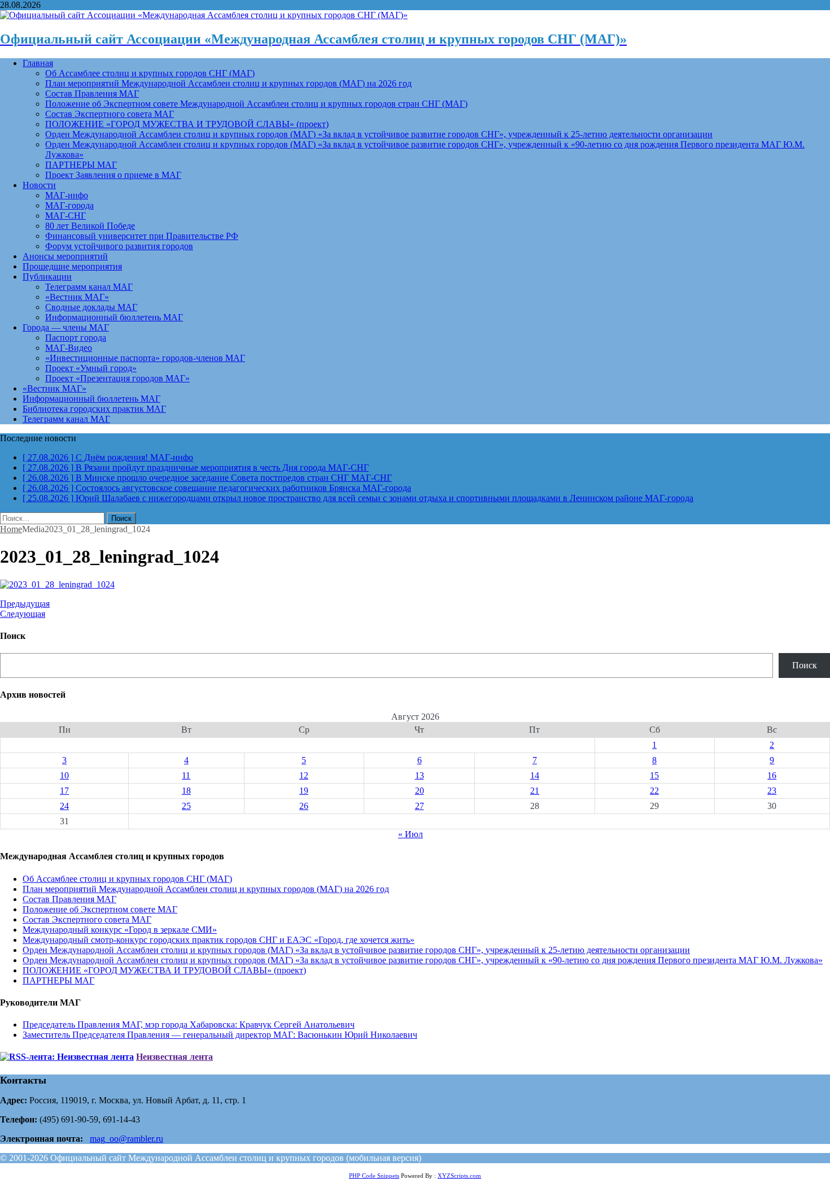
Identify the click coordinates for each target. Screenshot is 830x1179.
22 (654, 790)
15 (654, 775)
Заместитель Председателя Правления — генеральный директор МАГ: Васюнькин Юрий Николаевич (220, 1034)
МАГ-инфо (66, 195)
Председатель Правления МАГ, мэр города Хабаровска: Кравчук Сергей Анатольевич (189, 1024)
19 (303, 790)
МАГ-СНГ (65, 215)
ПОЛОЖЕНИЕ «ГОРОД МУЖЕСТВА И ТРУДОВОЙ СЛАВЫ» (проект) (187, 124)
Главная (38, 63)
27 (419, 806)
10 (64, 775)
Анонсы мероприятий (65, 256)
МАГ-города (69, 205)
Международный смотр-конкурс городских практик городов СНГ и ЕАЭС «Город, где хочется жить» (218, 940)
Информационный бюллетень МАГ (114, 317)
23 (771, 790)
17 (64, 790)
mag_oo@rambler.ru (126, 1138)
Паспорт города (75, 337)
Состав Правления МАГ (92, 93)
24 (64, 806)
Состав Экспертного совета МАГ (109, 114)
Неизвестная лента (174, 1056)
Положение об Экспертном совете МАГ (100, 909)
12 (303, 775)
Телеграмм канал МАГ (89, 287)
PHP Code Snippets (374, 1175)
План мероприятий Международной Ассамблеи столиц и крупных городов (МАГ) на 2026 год (228, 83)
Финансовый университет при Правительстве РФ (141, 236)
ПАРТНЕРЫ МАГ (81, 164)
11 (186, 775)
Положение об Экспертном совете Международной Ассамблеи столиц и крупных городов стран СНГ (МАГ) (256, 103)
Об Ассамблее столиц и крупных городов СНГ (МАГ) (150, 73)
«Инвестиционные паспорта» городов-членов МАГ (145, 358)
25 (186, 806)
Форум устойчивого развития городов (119, 246)
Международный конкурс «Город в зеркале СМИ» (120, 929)
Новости (39, 185)
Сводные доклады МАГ (91, 307)
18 (186, 790)
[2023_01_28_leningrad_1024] (57, 584)
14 (534, 775)
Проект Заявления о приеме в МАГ (113, 175)
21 (534, 790)
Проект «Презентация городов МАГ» (117, 378)
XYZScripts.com (459, 1175)
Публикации (47, 276)
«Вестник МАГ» (77, 297)
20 (419, 790)
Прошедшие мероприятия (72, 266)
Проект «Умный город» (91, 368)
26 (303, 806)
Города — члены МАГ (66, 327)
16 (771, 775)
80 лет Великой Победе (90, 225)
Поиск (804, 665)
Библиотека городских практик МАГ (94, 409)
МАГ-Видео (68, 348)
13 (419, 775)
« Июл (410, 834)
